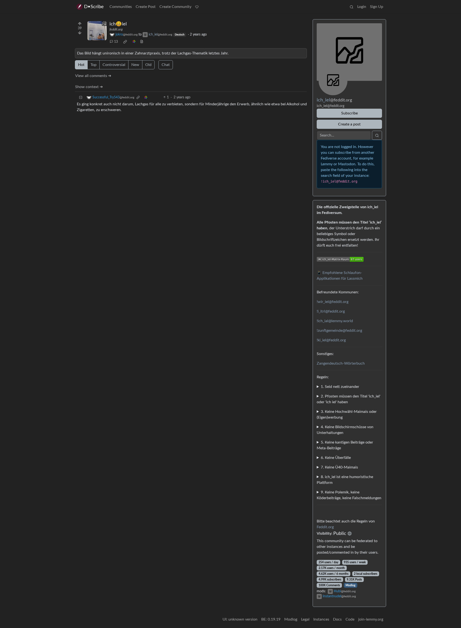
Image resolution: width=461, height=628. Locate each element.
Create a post (349, 124)
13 (116, 41)
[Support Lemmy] (196, 7)
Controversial (114, 65)
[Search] (351, 7)
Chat (166, 65)
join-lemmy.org (370, 619)
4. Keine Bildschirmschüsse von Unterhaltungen (345, 430)
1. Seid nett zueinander (340, 387)
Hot (81, 65)
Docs (337, 619)
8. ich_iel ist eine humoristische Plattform (345, 480)
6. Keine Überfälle (336, 458)
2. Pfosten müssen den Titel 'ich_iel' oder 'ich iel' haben (348, 399)
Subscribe (349, 113)
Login (361, 7)
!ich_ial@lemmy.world (335, 321)
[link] (125, 41)
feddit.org (116, 29)
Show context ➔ (89, 87)
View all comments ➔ (93, 76)
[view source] (142, 42)
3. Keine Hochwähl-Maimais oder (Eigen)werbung (347, 414)
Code (350, 619)
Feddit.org (325, 527)
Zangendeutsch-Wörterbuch (341, 363)
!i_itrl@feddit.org (331, 311)
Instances (321, 619)
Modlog (350, 585)
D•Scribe (94, 6)
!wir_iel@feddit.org (332, 302)
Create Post (146, 7)
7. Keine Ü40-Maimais (339, 467)
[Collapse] (81, 97)
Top (94, 65)
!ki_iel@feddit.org (331, 340)
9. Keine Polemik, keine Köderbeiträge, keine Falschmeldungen (349, 495)
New (135, 65)
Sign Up (376, 7)
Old (148, 65)
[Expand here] (97, 30)
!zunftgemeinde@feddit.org (339, 330)
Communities (120, 7)
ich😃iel (118, 24)
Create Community (175, 7)
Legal (305, 619)
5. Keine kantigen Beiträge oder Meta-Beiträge (345, 445)
